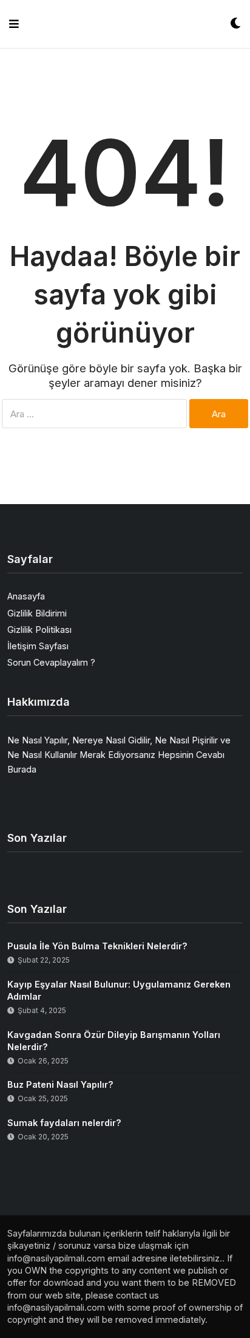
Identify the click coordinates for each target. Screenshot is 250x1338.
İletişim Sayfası (38, 646)
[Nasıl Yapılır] (124, 24)
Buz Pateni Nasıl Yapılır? (60, 1084)
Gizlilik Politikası (39, 629)
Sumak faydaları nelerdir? (64, 1123)
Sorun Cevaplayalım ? (51, 662)
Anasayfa (26, 596)
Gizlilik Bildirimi (37, 613)
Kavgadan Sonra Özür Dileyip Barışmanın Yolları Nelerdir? (113, 1040)
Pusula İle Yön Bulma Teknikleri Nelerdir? (97, 946)
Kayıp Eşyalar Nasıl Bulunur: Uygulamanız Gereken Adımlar (119, 990)
